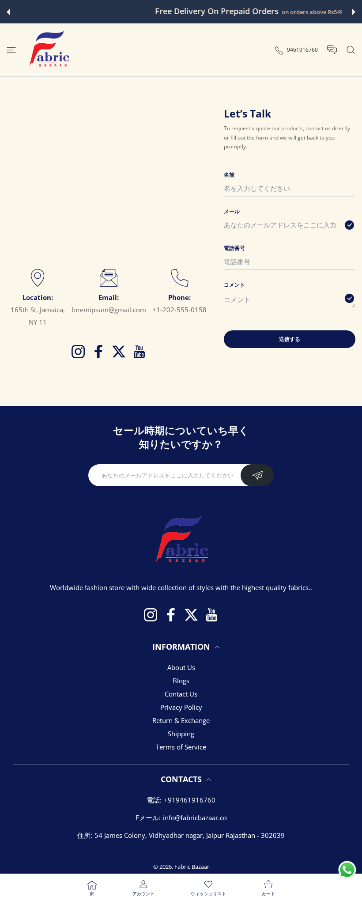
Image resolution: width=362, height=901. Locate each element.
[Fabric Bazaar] (48, 50)
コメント (234, 284)
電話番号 (234, 248)
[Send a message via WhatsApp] (347, 869)
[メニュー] (11, 50)
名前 (229, 174)
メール (232, 211)
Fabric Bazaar (191, 867)
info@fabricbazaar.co (195, 817)
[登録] (257, 475)
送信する (289, 339)
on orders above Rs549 (244, 12)
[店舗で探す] (351, 50)
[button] (8, 11)
